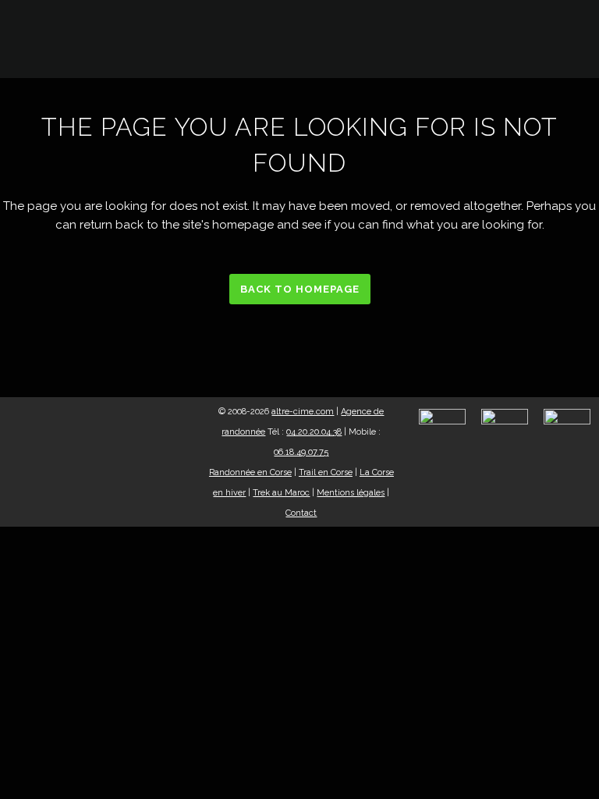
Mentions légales (351, 493)
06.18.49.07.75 (301, 452)
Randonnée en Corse (250, 472)
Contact (301, 513)
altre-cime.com (302, 412)
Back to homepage (300, 289)
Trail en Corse (326, 472)
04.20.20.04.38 (314, 432)
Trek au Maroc (281, 493)
